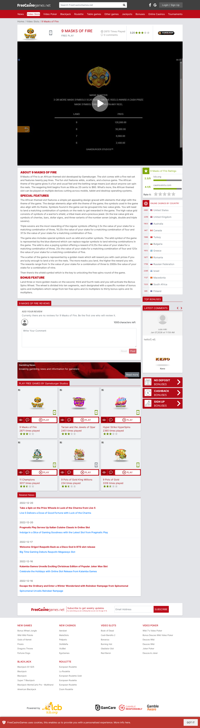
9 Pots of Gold (111, 479)
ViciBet (62, 648)
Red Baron (106, 653)
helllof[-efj (149, 339)
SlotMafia (63, 644)
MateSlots (64, 635)
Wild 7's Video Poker (152, 630)
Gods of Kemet (24, 639)
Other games (111, 14)
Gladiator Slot (107, 648)
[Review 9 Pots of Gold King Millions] (79, 454)
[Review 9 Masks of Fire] (37, 402)
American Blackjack (26, 689)
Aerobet (63, 630)
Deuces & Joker (150, 653)
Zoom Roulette (66, 689)
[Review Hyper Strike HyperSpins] (120, 402)
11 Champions (27, 479)
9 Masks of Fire (28, 427)
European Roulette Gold (70, 676)
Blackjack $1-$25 (25, 667)
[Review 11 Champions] (37, 454)
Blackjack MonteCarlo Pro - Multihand (35, 684)
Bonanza (105, 639)
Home (20, 21)
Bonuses (140, 14)
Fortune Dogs (23, 653)
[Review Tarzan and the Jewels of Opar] (79, 402)
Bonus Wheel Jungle (27, 630)
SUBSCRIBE (161, 609)
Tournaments (175, 14)
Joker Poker (148, 648)
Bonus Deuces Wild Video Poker (158, 635)
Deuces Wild (148, 639)
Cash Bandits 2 (108, 635)
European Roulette (68, 667)
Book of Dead (107, 630)
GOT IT (191, 722)
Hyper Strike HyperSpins (116, 427)
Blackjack (65, 14)
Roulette (78, 14)
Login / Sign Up (171, 5)
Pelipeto (63, 639)
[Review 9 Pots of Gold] (120, 454)
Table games (94, 14)
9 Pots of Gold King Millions (76, 479)
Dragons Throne (25, 648)
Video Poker (50, 14)
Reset (124, 351)
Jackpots (127, 14)
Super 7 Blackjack (26, 680)
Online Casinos (156, 14)
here (127, 722)
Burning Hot (106, 644)
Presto (20, 644)
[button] (177, 308)
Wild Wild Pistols (25, 635)
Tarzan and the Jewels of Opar (78, 427)
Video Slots (33, 14)
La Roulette (64, 671)
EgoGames (64, 653)
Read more (132, 374)
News (21, 14)
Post (132, 351)
